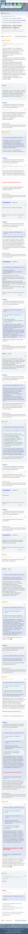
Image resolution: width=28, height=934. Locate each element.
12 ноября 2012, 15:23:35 (8, 679)
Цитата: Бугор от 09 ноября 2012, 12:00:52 (14, 427)
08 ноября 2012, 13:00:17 (7, 87)
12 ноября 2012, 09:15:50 (7, 652)
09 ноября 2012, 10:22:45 (7, 204)
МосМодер (23, 20)
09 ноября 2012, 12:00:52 (7, 381)
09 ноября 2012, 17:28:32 (7, 556)
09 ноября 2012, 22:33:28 (7, 604)
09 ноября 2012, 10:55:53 (7, 306)
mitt (5, 85)
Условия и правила (16, 929)
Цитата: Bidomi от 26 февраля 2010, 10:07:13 (14, 267)
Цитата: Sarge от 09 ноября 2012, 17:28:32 (13, 574)
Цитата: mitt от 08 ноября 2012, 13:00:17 (13, 137)
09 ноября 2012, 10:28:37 (7, 228)
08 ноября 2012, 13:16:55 (7, 109)
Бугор (5, 102)
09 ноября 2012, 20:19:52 (7, 571)
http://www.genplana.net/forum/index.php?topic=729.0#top (12, 282)
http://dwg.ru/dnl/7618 (8, 270)
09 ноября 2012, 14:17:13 (7, 423)
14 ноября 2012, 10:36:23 (7, 892)
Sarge (5, 554)
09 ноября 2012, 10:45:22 (7, 263)
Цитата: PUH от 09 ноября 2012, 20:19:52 (13, 607)
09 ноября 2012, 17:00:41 (7, 537)
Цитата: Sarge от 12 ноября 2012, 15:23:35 (13, 732)
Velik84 (6, 421)
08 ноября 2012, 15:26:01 (8, 164)
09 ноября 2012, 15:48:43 (8, 471)
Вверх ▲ (23, 929)
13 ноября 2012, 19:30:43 (8, 875)
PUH (5, 353)
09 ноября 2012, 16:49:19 (7, 516)
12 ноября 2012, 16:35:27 (7, 804)
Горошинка (7, 202)
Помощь (10, 929)
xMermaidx (7, 40)
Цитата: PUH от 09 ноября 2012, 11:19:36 (13, 385)
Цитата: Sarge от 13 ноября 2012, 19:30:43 (13, 896)
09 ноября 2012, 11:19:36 (7, 355)
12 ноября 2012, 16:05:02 (7, 729)
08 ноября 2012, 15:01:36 (7, 134)
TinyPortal (5, 929)
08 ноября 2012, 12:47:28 (7, 42)
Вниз (2, 36)
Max (19, 20)
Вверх (2, 920)
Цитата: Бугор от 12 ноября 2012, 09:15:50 (14, 682)
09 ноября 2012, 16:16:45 (7, 492)
